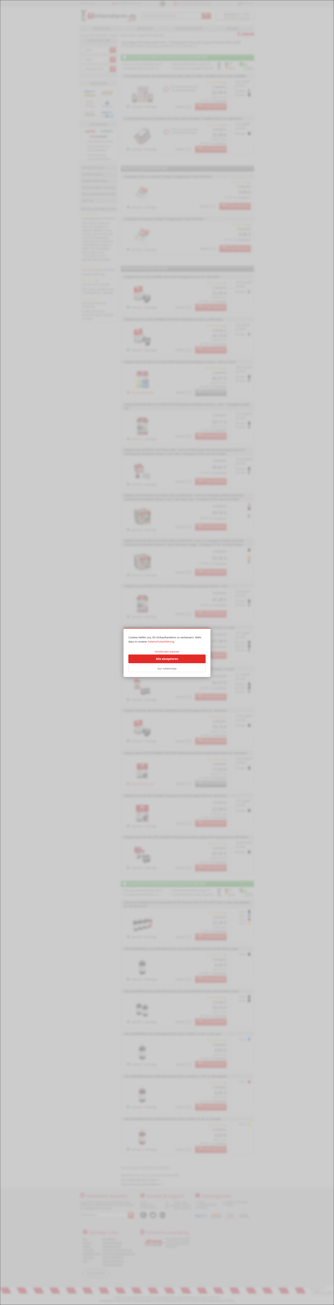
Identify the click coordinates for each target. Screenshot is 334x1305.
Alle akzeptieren (167, 659)
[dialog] (167, 652)
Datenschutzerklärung (161, 641)
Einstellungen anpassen (167, 651)
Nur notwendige (167, 668)
